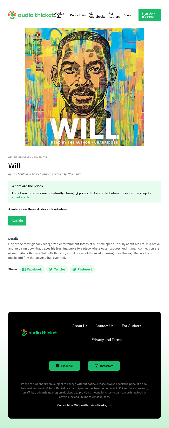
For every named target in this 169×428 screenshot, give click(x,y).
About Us (79, 325)
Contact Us (105, 325)
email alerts (21, 197)
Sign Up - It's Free (148, 15)
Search (129, 15)
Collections (78, 15)
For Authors (114, 15)
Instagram (106, 366)
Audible (17, 221)
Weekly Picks (59, 15)
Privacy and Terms (107, 339)
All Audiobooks (97, 15)
